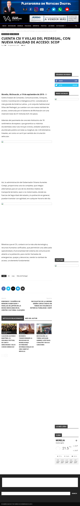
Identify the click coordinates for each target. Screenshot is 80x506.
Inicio (3, 31)
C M (5, 45)
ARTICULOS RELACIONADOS (13, 318)
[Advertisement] (26, 87)
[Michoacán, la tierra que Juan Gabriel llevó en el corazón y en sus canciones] (44, 329)
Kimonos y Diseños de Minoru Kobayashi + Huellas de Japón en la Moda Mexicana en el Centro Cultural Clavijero (13, 305)
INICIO (4, 26)
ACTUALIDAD (60, 26)
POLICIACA (28, 26)
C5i (8, 276)
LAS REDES (51, 26)
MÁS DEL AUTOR (31, 318)
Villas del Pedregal (22, 276)
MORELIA (20, 26)
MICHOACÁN (12, 26)
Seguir (75, 85)
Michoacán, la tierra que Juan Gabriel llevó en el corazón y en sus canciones (44, 340)
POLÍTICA (43, 26)
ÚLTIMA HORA (14, 34)
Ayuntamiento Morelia (6, 332)
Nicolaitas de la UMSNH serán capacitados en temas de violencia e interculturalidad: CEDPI (41, 304)
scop (13, 276)
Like (76, 81)
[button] (76, 26)
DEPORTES (36, 26)
